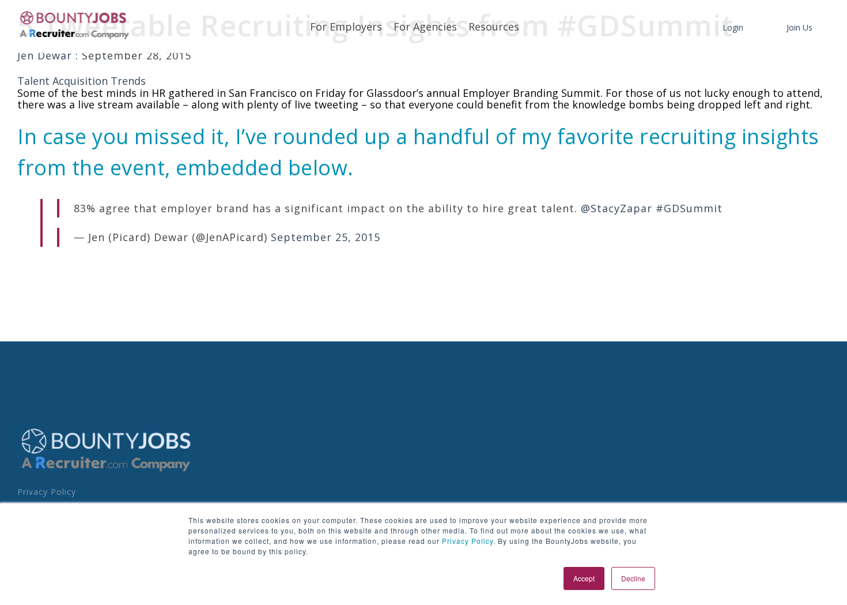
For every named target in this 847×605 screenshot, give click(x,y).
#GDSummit (689, 208)
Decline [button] (633, 578)
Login (733, 27)
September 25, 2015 (325, 237)
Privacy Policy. (468, 541)
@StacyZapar (616, 208)
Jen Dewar (46, 55)
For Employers (346, 26)
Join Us (799, 27)
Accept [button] (584, 578)
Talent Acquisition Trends (81, 81)
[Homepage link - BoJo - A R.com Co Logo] (106, 471)
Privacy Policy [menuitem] (46, 491)
